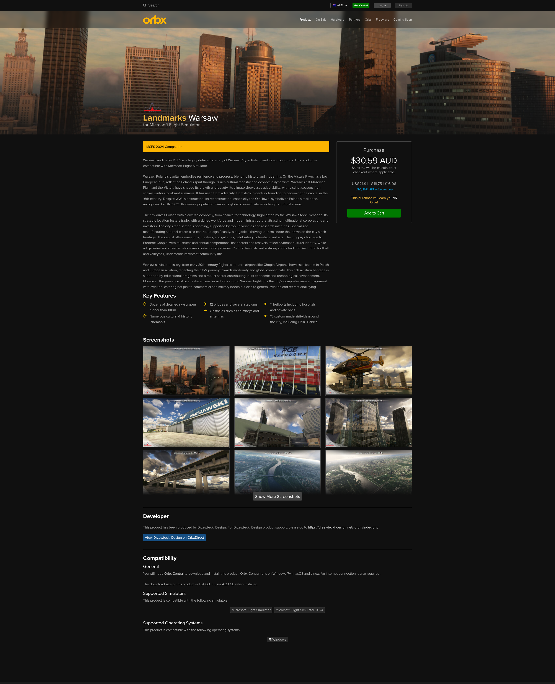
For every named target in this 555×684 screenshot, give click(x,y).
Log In (382, 5)
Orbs (368, 19)
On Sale (321, 19)
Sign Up (403, 5)
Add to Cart (374, 213)
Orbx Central (174, 573)
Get (361, 5)
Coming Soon (402, 19)
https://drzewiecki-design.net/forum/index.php (343, 527)
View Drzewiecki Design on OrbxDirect (174, 537)
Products (305, 19)
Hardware (337, 19)
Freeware (382, 19)
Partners (355, 19)
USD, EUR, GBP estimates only (374, 189)
